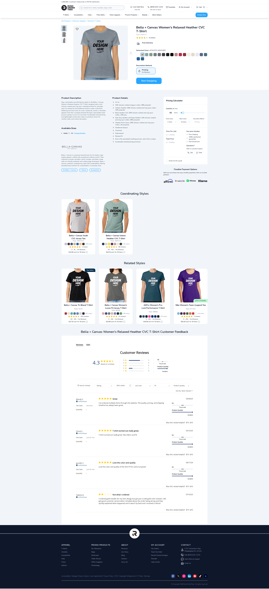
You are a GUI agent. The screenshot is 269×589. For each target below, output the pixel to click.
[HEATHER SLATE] (205, 54)
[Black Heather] (83, 244)
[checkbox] (167, 161)
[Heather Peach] (80, 244)
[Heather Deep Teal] (142, 58)
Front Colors (169, 119)
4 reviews (152, 38)
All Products (66, 21)
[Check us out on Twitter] (178, 576)
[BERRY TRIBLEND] (66, 313)
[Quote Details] (87, 252)
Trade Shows (96, 559)
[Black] (158, 316)
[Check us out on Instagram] (184, 576)
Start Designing (149, 80)
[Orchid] (103, 313)
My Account (185, 7)
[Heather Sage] (151, 54)
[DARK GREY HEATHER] (163, 54)
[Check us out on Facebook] (173, 576)
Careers (124, 559)
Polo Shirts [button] (101, 15)
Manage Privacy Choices (80, 576)
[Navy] (140, 316)
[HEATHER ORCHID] (115, 244)
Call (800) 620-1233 (192, 555)
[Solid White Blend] (138, 54)
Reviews (124, 548)
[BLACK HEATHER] (167, 54)
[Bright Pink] (149, 316)
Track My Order (156, 552)
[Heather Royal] (155, 316)
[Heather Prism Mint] (106, 244)
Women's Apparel (79, 21)
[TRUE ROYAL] (106, 313)
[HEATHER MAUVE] (176, 54)
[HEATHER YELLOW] (109, 244)
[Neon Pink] (112, 244)
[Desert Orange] (190, 313)
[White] (196, 313)
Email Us (187, 563)
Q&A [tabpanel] (88, 344)
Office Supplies (96, 562)
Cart (201, 7)
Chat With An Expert (192, 559)
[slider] (183, 113)
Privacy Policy (108, 576)
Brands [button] (144, 15)
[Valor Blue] (178, 313)
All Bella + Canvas (69, 170)
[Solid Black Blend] (172, 54)
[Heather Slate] (71, 244)
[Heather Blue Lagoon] (146, 54)
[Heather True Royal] (77, 244)
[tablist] (134, 342)
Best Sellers (157, 15)
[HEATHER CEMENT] (118, 244)
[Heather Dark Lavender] (197, 54)
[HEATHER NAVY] (201, 54)
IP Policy (140, 576)
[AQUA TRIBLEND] (71, 313)
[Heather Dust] (74, 244)
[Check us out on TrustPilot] (206, 576)
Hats (63, 559)
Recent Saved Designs (159, 555)
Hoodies (64, 552)
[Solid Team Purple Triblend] (83, 313)
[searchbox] (85, 385)
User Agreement (96, 576)
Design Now (201, 15)
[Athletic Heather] (66, 244)
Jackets (64, 565)
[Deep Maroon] (184, 313)
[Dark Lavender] (115, 313)
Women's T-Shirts (94, 21)
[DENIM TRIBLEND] (74, 313)
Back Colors (183, 119)
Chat (200, 153)
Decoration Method (198, 119)
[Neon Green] (68, 244)
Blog (123, 555)
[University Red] (193, 313)
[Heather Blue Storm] (155, 54)
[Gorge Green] (187, 313)
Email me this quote (175, 161)
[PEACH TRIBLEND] (68, 313)
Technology (95, 565)
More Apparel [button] (115, 15)
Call (191, 153)
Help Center (155, 562)
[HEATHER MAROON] (184, 54)
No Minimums (96, 548)
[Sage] (121, 313)
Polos (63, 562)
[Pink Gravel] (112, 313)
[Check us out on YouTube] (195, 576)
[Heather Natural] (188, 54)
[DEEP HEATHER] (159, 54)
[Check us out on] (189, 576)
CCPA (116, 576)
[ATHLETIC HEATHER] (142, 54)
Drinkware (95, 555)
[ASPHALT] (109, 313)
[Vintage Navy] (118, 313)
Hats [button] (90, 15)
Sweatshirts (95, 170)
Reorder (154, 559)
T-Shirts (83, 170)
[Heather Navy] (146, 316)
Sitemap (147, 576)
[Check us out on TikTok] (200, 576)
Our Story (124, 552)
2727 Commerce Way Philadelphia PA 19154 (193, 549)
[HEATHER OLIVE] (121, 244)
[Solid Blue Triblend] (77, 313)
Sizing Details (80, 133)
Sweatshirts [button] (78, 15)
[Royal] (152, 316)
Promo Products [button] (131, 15)
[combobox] (101, 8)
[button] (136, 360)
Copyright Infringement (127, 576)
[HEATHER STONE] (193, 54)
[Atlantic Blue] (143, 316)
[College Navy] (181, 313)
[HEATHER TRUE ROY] (138, 58)
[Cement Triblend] (80, 313)
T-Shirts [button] (66, 15)
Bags (93, 552)
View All (124, 562)
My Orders (155, 548)
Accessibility (66, 576)
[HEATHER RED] (180, 54)
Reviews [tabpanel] (79, 344)
